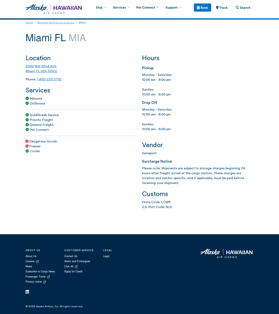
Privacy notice (34, 281)
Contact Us (70, 256)
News (29, 266)
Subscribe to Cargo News (40, 271)
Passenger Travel (36, 276)
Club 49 (69, 266)
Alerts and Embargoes (77, 261)
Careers (30, 261)
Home (29, 22)
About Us (31, 256)
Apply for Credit (73, 271)
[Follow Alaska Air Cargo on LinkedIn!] (27, 292)
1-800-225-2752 (49, 79)
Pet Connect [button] (146, 7)
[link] (222, 7)
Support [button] (172, 7)
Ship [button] (99, 7)
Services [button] (120, 7)
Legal (106, 256)
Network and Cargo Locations (55, 22)
